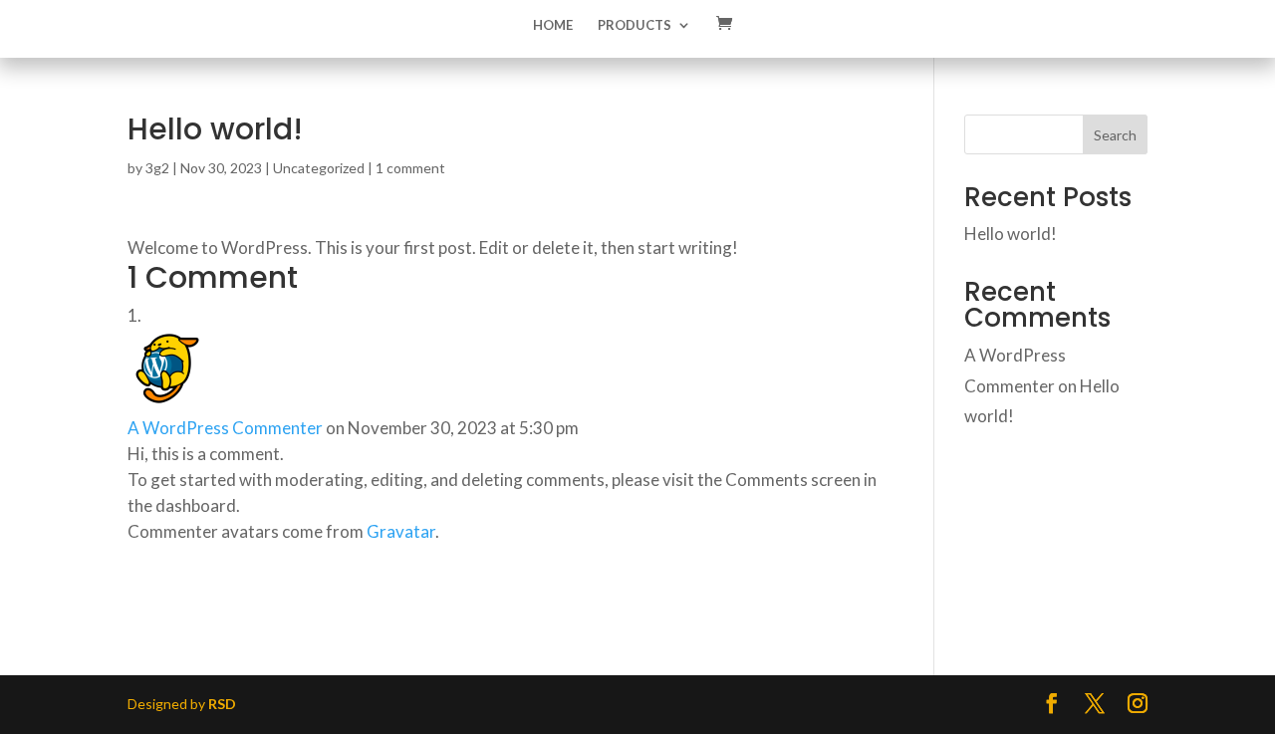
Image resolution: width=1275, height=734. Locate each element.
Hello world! (1010, 233)
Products (634, 25)
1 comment (410, 167)
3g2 (157, 167)
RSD (222, 703)
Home (553, 25)
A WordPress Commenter (225, 427)
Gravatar (401, 531)
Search (1115, 134)
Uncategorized (319, 167)
